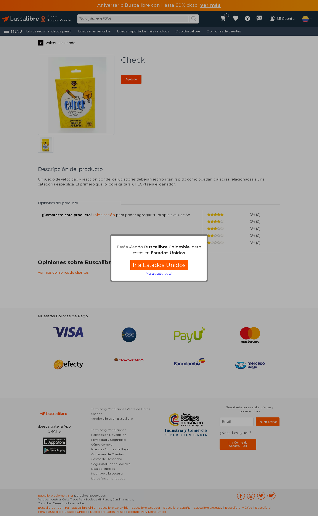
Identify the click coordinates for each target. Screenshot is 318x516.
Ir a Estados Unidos (159, 265)
